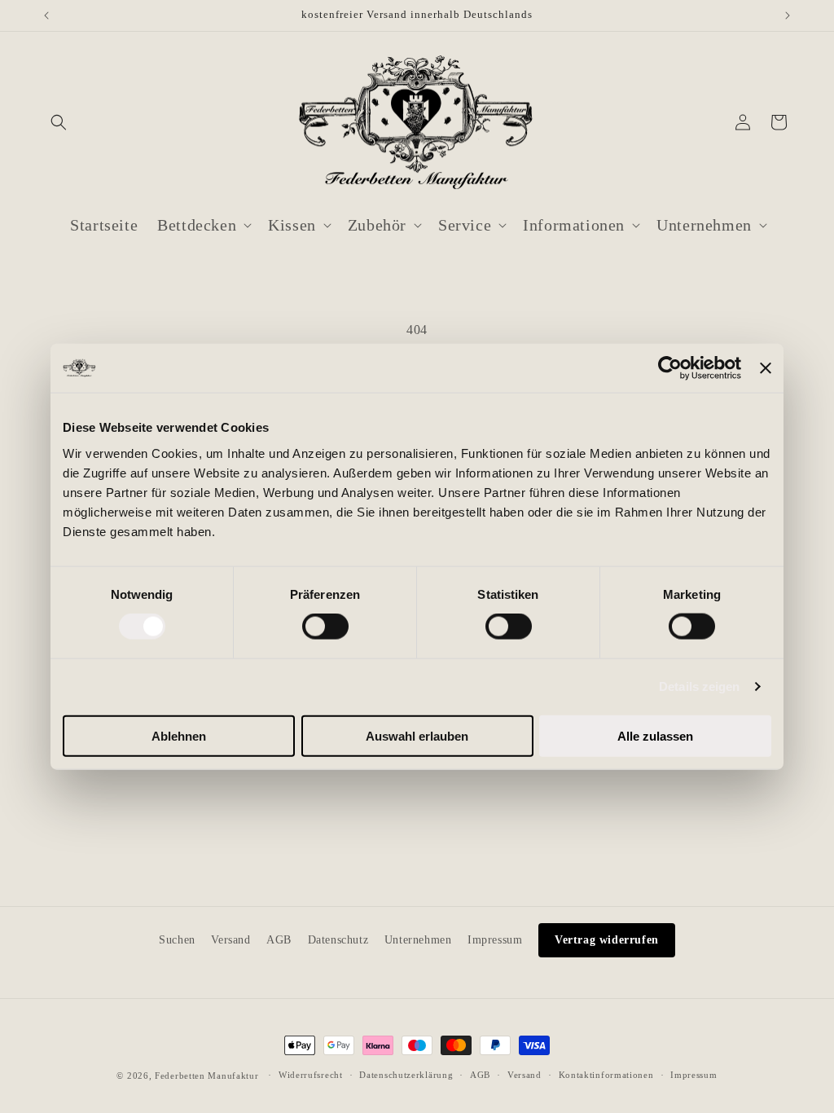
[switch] (325, 627)
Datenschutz (338, 940)
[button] (59, 122)
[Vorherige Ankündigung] (46, 15)
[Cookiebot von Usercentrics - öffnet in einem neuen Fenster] (670, 368)
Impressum (494, 940)
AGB (279, 940)
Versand (230, 940)
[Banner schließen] (765, 368)
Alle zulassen (655, 735)
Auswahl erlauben (417, 735)
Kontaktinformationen (606, 1075)
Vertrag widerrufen (607, 940)
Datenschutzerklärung (406, 1075)
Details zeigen (699, 686)
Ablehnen (178, 735)
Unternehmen (418, 940)
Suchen (177, 940)
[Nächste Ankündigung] (787, 15)
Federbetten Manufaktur (206, 1075)
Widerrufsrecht (311, 1075)
